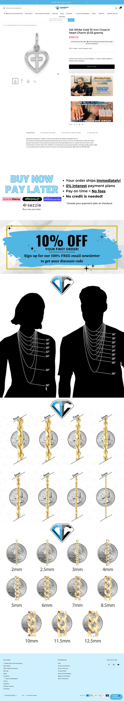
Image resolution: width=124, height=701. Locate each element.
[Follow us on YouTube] (118, 664)
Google (71, 61)
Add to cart (91, 66)
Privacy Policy (62, 671)
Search (71, 20)
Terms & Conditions (64, 666)
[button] (92, 71)
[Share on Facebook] (74, 124)
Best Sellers (29, 13)
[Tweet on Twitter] (79, 124)
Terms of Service (63, 668)
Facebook (81, 61)
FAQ (59, 663)
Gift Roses (62, 16)
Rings (62, 13)
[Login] (116, 8)
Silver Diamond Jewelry (42, 13)
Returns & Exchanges (64, 673)
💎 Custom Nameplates (82, 13)
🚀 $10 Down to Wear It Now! (71, 132)
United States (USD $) (9, 695)
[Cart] (120, 8)
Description (30, 132)
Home (5, 25)
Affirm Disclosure (63, 678)
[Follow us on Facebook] (109, 664)
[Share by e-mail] (82, 124)
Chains (94, 13)
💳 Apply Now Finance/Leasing (13, 13)
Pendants (69, 13)
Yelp (75, 61)
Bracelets (101, 13)
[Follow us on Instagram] (113, 664)
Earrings (55, 13)
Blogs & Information (64, 676)
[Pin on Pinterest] (76, 124)
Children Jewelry (112, 13)
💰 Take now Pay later (94, 132)
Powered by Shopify (32, 695)
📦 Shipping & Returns (48, 132)
